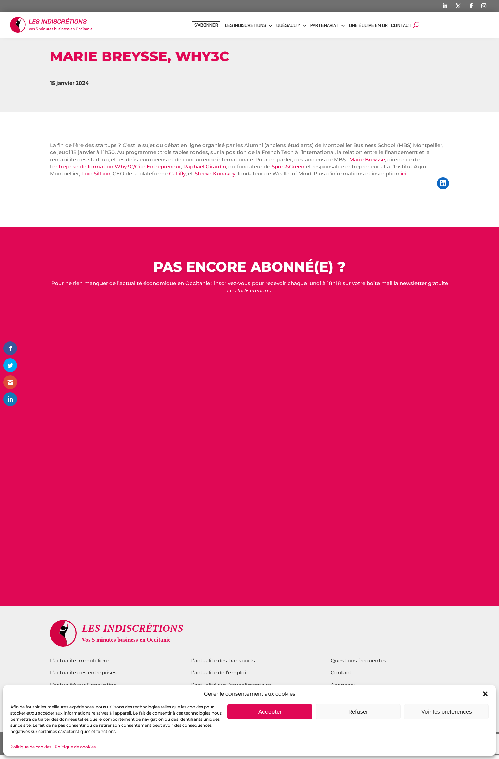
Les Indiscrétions (245, 26)
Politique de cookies (30, 746)
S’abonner (206, 25)
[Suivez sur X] (458, 6)
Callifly (177, 173)
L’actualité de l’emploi (218, 672)
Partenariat (324, 26)
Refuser (358, 711)
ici (403, 173)
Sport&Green (288, 166)
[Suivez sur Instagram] (484, 6)
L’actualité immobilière (80, 660)
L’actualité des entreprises (83, 672)
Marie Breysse (367, 159)
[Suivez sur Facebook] (471, 6)
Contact (401, 26)
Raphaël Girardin (204, 166)
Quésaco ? (288, 26)
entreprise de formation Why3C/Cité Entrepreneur (116, 166)
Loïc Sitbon (95, 173)
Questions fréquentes (358, 660)
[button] (485, 693)
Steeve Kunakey (215, 173)
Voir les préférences (446, 711)
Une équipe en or (368, 26)
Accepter (270, 711)
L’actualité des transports (222, 660)
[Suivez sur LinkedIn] (445, 6)
